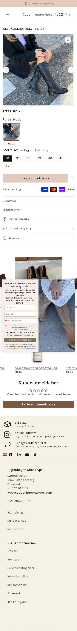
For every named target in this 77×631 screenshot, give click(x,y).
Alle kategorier (17, 602)
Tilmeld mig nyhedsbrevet (20, 340)
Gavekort (13, 593)
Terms (25, 329)
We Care (13, 559)
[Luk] (7, 14)
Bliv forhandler (17, 585)
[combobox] (7, 320)
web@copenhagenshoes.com (29, 493)
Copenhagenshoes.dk (33, 627)
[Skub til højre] (71, 70)
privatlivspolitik (31, 348)
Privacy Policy (17, 329)
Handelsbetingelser (20, 568)
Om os (12, 551)
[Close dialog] (72, 281)
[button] (7, 14)
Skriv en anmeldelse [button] (38, 404)
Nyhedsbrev (15, 529)
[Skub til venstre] (6, 70)
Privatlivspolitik (17, 576)
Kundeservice (16, 521)
